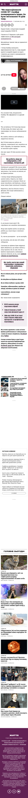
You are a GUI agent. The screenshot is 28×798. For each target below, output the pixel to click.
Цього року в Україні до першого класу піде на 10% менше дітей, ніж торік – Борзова (13, 474)
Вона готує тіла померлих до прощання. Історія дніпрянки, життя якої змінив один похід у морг (13, 604)
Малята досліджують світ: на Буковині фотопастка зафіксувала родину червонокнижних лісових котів (13, 575)
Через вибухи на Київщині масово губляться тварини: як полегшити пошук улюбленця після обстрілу (13, 488)
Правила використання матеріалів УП (14, 742)
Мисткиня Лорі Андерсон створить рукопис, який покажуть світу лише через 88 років (14, 713)
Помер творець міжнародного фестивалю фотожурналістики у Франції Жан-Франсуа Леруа (12, 481)
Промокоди (23, 744)
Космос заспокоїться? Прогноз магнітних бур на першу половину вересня (14, 659)
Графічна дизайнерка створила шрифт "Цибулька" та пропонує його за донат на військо (12, 467)
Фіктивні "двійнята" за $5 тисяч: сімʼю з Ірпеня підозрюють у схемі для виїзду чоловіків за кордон (14, 686)
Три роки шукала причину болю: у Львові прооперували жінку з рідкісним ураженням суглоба (13, 460)
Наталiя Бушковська (6, 21)
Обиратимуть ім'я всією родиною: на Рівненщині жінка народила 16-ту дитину (14, 632)
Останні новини (8, 451)
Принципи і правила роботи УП (10, 744)
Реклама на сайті (6, 740)
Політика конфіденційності (19, 740)
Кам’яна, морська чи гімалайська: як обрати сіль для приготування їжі (14, 454)
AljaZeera (6, 220)
